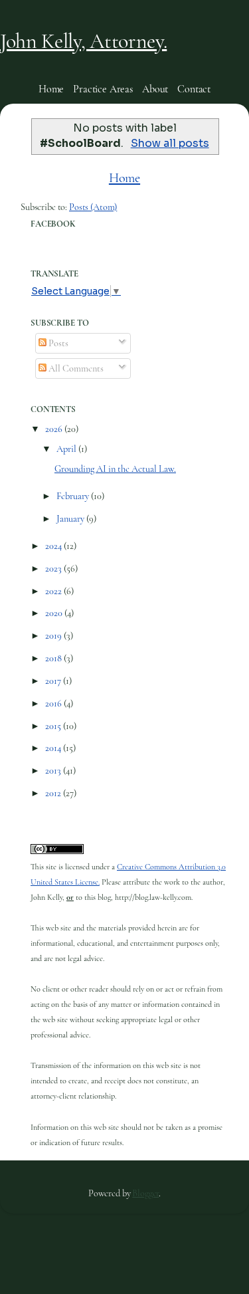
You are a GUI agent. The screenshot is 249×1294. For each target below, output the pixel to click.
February (73, 496)
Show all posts (169, 143)
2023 (54, 568)
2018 (54, 658)
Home (51, 89)
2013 (54, 770)
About (155, 89)
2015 (54, 726)
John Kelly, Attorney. (83, 41)
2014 (54, 748)
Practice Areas (103, 89)
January (71, 518)
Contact (193, 89)
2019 (54, 635)
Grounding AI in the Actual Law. (115, 469)
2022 (54, 591)
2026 (54, 429)
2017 (54, 681)
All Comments (75, 368)
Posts (57, 343)
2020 (54, 613)
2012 (54, 793)
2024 (54, 546)
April (67, 449)
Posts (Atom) (93, 207)
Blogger (145, 1193)
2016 (54, 703)
